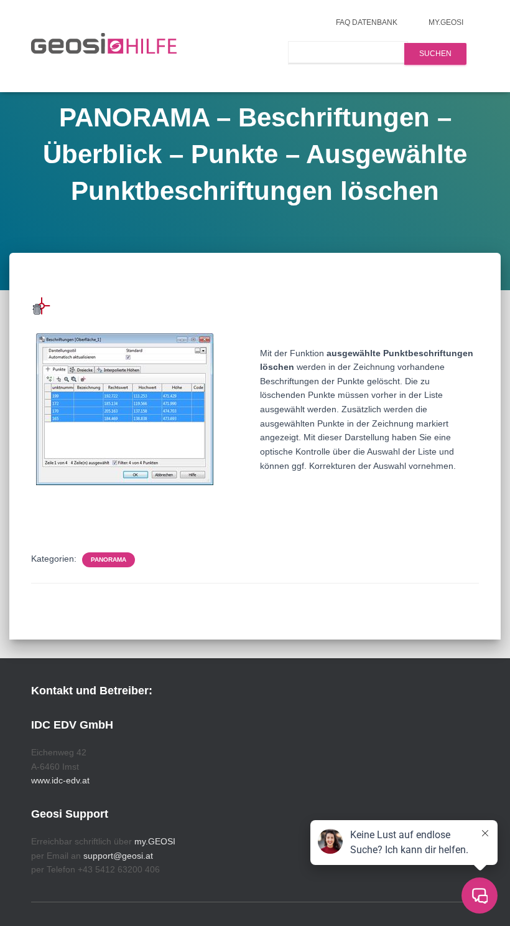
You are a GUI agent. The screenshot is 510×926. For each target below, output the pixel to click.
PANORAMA (108, 559)
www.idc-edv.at (60, 780)
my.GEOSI (446, 22)
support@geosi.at (118, 856)
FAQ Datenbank (366, 22)
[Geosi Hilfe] (104, 46)
